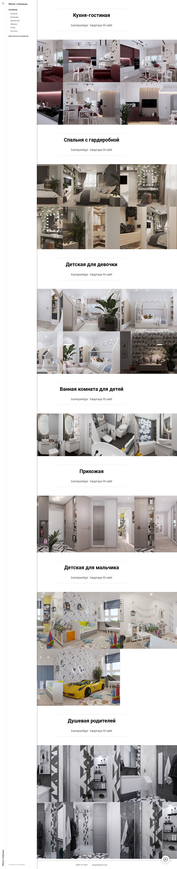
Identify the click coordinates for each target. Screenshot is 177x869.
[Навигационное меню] (3, 3)
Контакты (14, 31)
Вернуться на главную (18, 36)
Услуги (12, 27)
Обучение (13, 24)
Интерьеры (14, 17)
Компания (14, 14)
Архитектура (15, 20)
